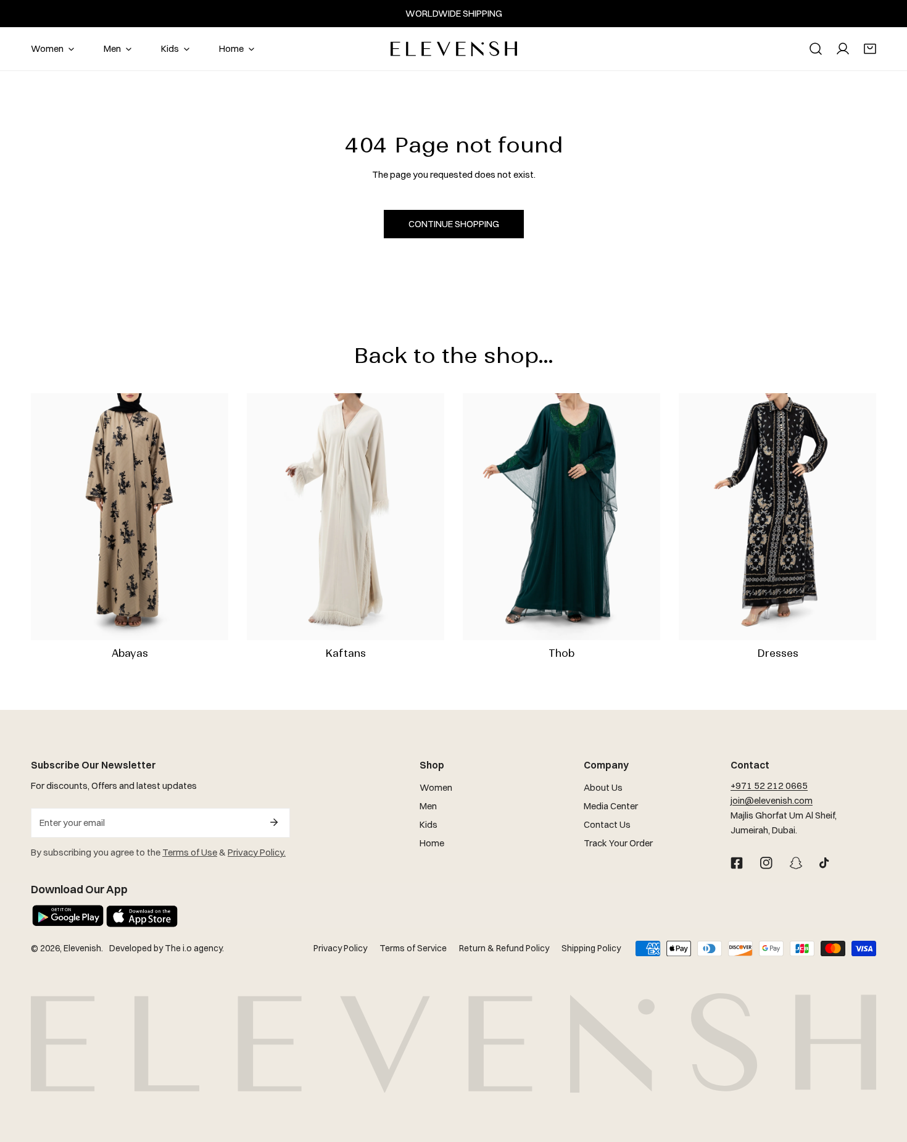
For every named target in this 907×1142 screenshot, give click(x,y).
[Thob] (561, 516)
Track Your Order (618, 843)
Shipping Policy (591, 948)
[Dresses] (777, 516)
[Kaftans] (345, 516)
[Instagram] (766, 862)
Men (428, 806)
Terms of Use (189, 852)
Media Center (611, 806)
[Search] (815, 48)
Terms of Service (413, 948)
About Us (603, 787)
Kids (428, 824)
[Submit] (274, 822)
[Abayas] (129, 516)
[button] (870, 48)
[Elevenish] (454, 48)
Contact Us (607, 824)
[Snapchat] (796, 862)
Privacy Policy (340, 948)
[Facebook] (737, 862)
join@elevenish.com (772, 800)
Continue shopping (453, 224)
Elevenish (82, 948)
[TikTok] (825, 863)
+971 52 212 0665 (769, 785)
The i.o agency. (194, 948)
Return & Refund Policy (504, 948)
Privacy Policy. (257, 852)
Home (432, 843)
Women (436, 787)
